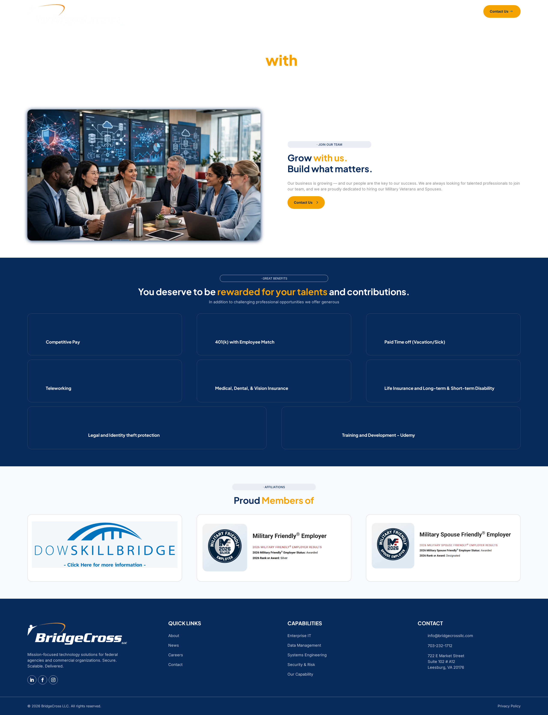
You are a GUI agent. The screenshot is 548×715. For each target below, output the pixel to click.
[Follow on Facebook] (42, 679)
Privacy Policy (509, 706)
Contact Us (499, 11)
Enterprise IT (299, 635)
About (233, 17)
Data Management (304, 645)
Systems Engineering (307, 655)
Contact (342, 17)
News (308, 17)
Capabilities (252, 17)
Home (218, 17)
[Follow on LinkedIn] (31, 679)
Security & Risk (301, 664)
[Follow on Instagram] (53, 679)
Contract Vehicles (285, 17)
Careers (324, 17)
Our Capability (300, 674)
